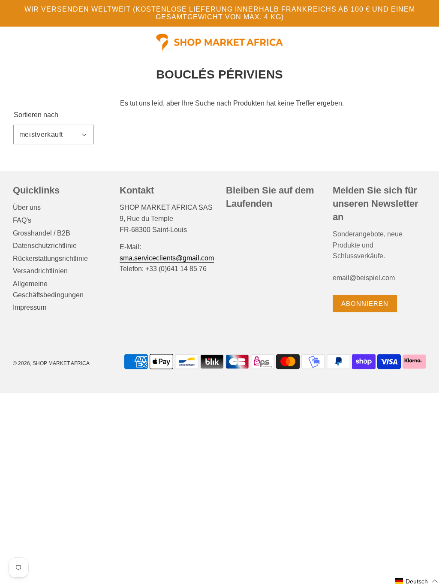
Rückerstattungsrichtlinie (50, 258)
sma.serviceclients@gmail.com (167, 258)
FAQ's (22, 220)
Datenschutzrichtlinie (45, 245)
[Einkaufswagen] (425, 43)
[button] (416, 581)
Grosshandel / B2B (41, 233)
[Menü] (13, 44)
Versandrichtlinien (40, 271)
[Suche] (412, 43)
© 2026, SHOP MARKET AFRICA (51, 363)
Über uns (27, 207)
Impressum (29, 307)
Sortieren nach (36, 115)
